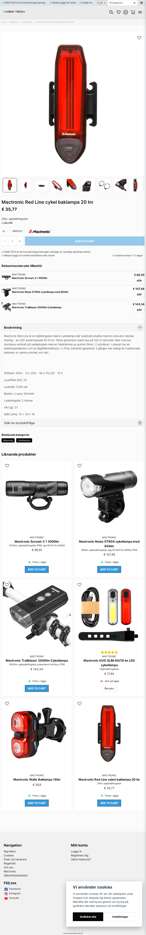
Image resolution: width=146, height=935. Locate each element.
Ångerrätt (10, 863)
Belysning (13, 22)
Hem (4, 22)
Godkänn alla (88, 916)
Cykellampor (27, 22)
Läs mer (8, 222)
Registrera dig (79, 855)
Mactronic (10, 871)
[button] (141, 3)
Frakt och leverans (15, 859)
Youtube (14, 897)
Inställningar (120, 916)
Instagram (15, 893)
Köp (139, 280)
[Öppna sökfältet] (111, 12)
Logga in (76, 851)
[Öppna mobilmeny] (140, 12)
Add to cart (37, 569)
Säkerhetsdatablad (16, 875)
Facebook (15, 888)
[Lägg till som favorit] (118, 12)
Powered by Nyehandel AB (73, 933)
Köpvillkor (10, 851)
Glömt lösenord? (81, 859)
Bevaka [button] (109, 688)
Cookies (9, 855)
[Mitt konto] (125, 12)
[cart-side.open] (132, 12)
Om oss (8, 867)
